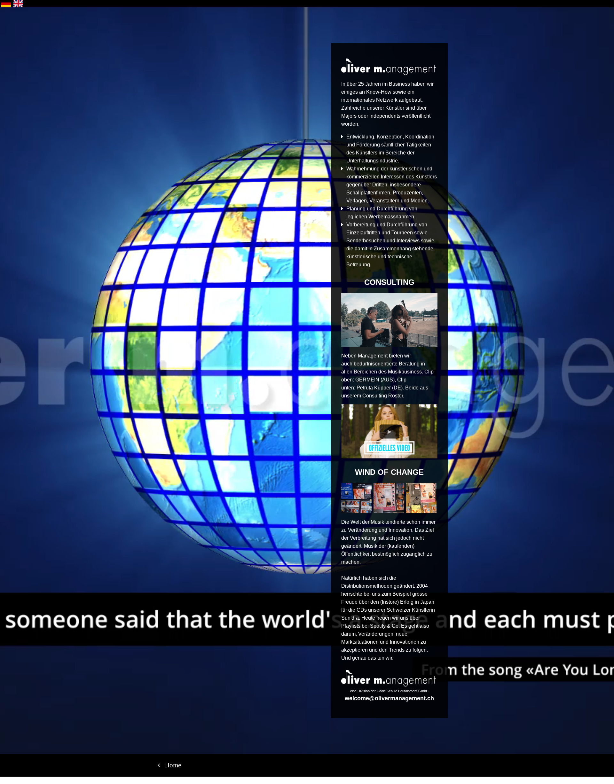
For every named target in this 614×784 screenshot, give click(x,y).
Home (173, 765)
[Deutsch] (6, 3)
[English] (18, 3)
